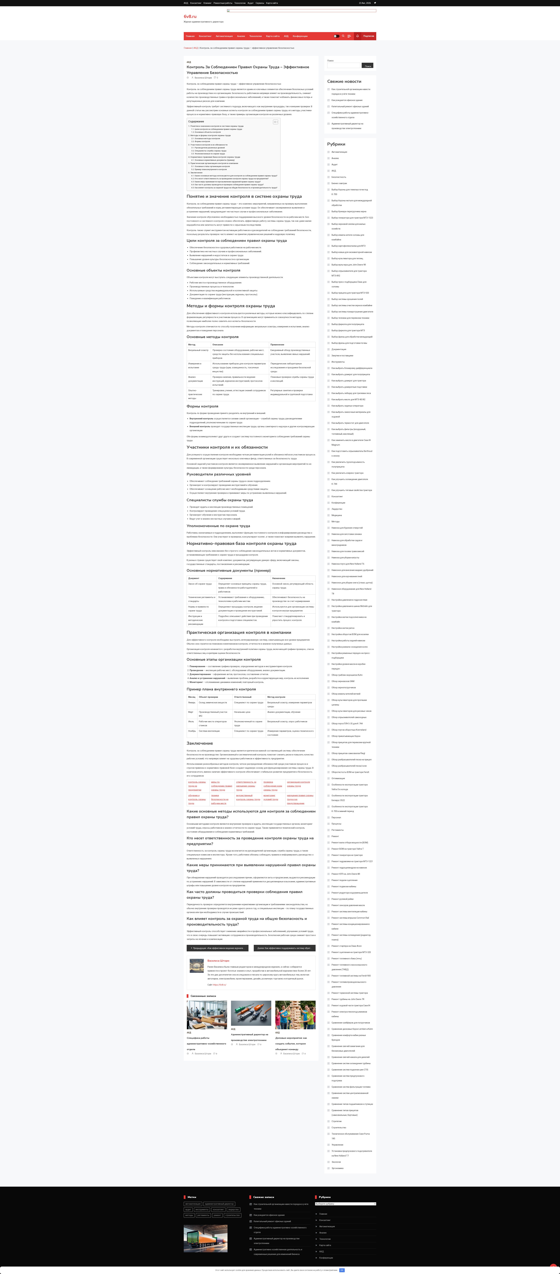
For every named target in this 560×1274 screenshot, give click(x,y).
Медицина (337, 515)
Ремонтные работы (223, 3)
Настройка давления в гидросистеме (349, 600)
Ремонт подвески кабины (344, 886)
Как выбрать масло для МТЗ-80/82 (348, 399)
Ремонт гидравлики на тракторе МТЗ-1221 (352, 861)
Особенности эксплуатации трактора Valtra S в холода (350, 787)
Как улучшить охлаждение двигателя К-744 (350, 481)
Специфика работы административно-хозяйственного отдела (206, 1043)
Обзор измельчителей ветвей (346, 694)
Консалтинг (196, 3)
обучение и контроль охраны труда (197, 799)
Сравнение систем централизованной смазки (350, 1095)
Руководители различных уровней (210, 148)
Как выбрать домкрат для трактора (349, 381)
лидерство (233, 1209)
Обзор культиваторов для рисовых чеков (351, 711)
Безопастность (339, 177)
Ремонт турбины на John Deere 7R (348, 999)
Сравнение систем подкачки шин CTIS (350, 1069)
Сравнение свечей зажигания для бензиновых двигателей (348, 1048)
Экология (336, 1162)
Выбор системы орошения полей (347, 299)
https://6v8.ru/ (219, 984)
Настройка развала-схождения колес (350, 647)
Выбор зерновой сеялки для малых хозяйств (348, 226)
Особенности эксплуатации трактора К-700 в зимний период (350, 808)
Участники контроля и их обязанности (209, 145)
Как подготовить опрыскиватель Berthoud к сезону (352, 453)
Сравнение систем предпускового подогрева (348, 1078)
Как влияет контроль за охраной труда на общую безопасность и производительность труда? (236, 188)
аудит (188, 1209)
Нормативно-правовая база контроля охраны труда (215, 157)
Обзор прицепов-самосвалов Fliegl (348, 753)
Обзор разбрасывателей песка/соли (349, 766)
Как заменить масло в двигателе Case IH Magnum (351, 442)
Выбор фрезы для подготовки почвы (349, 343)
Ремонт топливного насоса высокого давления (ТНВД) (349, 967)
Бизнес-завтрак (339, 183)
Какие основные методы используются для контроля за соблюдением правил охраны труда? (236, 176)
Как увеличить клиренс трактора (347, 473)
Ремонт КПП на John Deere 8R (346, 874)
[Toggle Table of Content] (274, 121)
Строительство (339, 1127)
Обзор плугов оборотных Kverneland (349, 730)
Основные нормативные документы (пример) (215, 160)
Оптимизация (338, 778)
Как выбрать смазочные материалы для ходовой (351, 414)
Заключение (196, 172)
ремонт (217, 1215)
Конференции (300, 36)
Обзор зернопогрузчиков (344, 687)
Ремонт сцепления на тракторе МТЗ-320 (351, 952)
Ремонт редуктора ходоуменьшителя (350, 893)
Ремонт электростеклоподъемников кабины (349, 1014)
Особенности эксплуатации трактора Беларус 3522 (350, 797)
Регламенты (338, 830)
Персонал (336, 817)
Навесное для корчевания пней (347, 576)
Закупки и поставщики (342, 355)
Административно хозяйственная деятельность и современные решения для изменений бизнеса (278, 1251)
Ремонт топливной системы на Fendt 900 (351, 976)
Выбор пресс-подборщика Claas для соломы (349, 284)
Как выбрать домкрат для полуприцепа (351, 374)
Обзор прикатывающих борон (346, 736)
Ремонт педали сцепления (344, 880)
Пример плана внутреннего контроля (211, 169)
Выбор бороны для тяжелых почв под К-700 (350, 191)
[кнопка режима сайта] (337, 36)
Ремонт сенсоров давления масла (348, 905)
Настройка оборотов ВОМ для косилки (350, 634)
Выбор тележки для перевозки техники (350, 318)
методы (189, 1215)
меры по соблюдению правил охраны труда (221, 786)
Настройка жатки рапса (343, 628)
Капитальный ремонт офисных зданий (350, 106)
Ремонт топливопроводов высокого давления (349, 984)
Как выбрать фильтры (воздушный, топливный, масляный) (349, 431)
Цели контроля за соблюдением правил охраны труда (218, 129)
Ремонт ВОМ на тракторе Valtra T (348, 849)
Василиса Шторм (203, 78)
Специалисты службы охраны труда (210, 151)
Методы (336, 521)
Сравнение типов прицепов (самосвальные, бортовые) (345, 1112)
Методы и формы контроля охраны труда (210, 135)
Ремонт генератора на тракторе (347, 855)
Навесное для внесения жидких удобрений (352, 570)
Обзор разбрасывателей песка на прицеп (352, 759)
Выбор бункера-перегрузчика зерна (349, 211)
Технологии (240, 3)
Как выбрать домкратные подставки (349, 387)
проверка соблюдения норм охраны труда (273, 786)
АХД (186, 3)
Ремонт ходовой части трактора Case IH (351, 1005)
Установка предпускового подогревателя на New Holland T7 (352, 1153)
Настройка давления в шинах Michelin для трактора (352, 608)
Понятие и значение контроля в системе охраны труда (216, 126)
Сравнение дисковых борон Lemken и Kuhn (352, 1029)
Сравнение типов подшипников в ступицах (352, 1104)
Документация (339, 349)
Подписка (368, 36)
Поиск (330, 60)
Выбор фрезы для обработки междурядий (352, 337)
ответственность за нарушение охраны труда (246, 786)
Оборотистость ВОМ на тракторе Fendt (350, 772)
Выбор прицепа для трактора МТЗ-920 (350, 293)
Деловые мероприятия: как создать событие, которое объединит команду (291, 1043)
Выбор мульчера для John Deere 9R (349, 265)
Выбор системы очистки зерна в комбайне (352, 305)
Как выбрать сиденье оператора (347, 406)
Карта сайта (272, 3)
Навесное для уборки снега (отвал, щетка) (352, 583)
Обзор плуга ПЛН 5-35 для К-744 (347, 723)
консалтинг (218, 1209)
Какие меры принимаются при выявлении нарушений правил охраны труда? (228, 182)
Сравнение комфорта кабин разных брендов (349, 1037)
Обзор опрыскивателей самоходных (349, 717)
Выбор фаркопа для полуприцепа (348, 324)
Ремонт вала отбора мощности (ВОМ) (350, 842)
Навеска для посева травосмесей (348, 551)
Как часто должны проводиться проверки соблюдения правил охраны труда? (229, 185)
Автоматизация (224, 36)
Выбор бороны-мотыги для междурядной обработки (352, 202)
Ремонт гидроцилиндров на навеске (349, 867)
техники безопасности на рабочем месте (219, 799)
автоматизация (193, 1204)
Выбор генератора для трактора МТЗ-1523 (352, 218)
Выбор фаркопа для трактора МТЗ (348, 330)
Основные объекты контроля (208, 132)
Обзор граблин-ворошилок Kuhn (347, 675)
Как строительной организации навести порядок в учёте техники (351, 91)
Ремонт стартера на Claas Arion (347, 946)
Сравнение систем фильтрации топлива (351, 1087)
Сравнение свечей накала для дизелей (351, 1057)
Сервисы (260, 3)
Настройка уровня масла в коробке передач (348, 666)
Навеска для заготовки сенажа (347, 534)
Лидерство (337, 509)
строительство (232, 1215)
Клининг (208, 3)
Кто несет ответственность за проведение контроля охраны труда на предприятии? (231, 179)
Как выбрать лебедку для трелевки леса (351, 393)
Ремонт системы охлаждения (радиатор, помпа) (351, 937)
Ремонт (335, 836)
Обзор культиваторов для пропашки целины (349, 702)
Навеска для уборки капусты (345, 557)
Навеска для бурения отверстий (347, 528)
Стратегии (337, 1121)
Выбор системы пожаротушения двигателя (352, 312)
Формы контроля (202, 141)
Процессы (336, 824)
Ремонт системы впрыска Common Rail (350, 918)
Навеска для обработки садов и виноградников (347, 542)
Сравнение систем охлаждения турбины (351, 1063)
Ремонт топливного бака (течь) (347, 958)
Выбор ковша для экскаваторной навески (352, 252)
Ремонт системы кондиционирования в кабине (351, 926)
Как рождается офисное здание (347, 100)
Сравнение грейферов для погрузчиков (351, 1023)
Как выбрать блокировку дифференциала (352, 368)
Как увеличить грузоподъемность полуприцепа (348, 464)
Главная (190, 36)
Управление (337, 1145)
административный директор (219, 1204)
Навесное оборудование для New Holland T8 (351, 591)
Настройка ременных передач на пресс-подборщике (351, 655)
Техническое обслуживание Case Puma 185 (351, 1136)
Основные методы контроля (207, 139)
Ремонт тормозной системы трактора (350, 993)
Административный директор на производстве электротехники (347, 126)
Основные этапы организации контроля (212, 166)
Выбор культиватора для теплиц (347, 258)
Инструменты (338, 362)
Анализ (241, 36)
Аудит (251, 3)
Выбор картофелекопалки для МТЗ (348, 246)
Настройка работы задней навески (348, 640)
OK (342, 1270)
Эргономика (337, 1168)
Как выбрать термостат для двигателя (350, 423)
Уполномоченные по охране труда (210, 154)
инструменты (202, 1209)
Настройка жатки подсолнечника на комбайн (349, 619)
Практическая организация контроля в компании (214, 163)
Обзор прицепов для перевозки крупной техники (351, 744)
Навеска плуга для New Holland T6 (348, 564)
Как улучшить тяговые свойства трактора (352, 490)
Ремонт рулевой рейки (343, 899)
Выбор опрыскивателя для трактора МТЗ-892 (349, 273)
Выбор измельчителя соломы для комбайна (348, 237)
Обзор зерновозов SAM (343, 681)
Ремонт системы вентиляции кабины (349, 911)
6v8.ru (190, 17)
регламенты (203, 1215)
